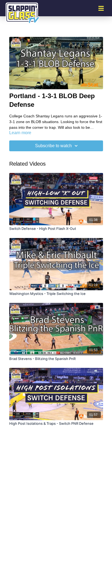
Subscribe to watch (53, 145)
